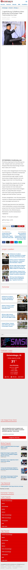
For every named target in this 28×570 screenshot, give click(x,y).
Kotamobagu (5, 506)
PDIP (3, 523)
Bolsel (3, 503)
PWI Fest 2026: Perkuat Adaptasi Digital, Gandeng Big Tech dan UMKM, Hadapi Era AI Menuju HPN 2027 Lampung (8, 317)
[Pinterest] (19, 226)
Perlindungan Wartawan (17, 566)
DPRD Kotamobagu (6, 517)
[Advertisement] (14, 102)
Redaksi (2, 565)
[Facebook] (12, 226)
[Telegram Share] (16, 242)
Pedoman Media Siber (10, 565)
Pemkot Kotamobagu (7, 500)
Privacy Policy (8, 568)
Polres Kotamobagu (6, 515)
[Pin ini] (12, 242)
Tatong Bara (5, 520)
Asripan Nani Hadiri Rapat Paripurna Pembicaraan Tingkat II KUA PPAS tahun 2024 (7, 234)
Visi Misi (9, 566)
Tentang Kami (3, 566)
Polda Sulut (4, 526)
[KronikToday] (7, 1)
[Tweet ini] (8, 242)
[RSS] (4, 228)
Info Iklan (2, 568)
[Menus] (26, 1)
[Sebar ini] (4, 242)
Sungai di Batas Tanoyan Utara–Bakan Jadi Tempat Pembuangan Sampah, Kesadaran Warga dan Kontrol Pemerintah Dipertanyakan (18, 274)
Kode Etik (18, 565)
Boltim (3, 509)
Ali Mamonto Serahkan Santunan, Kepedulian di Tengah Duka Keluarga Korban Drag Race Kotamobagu (8, 299)
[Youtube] (22, 226)
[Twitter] (16, 226)
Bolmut (3, 512)
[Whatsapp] (20, 242)
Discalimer (15, 568)
